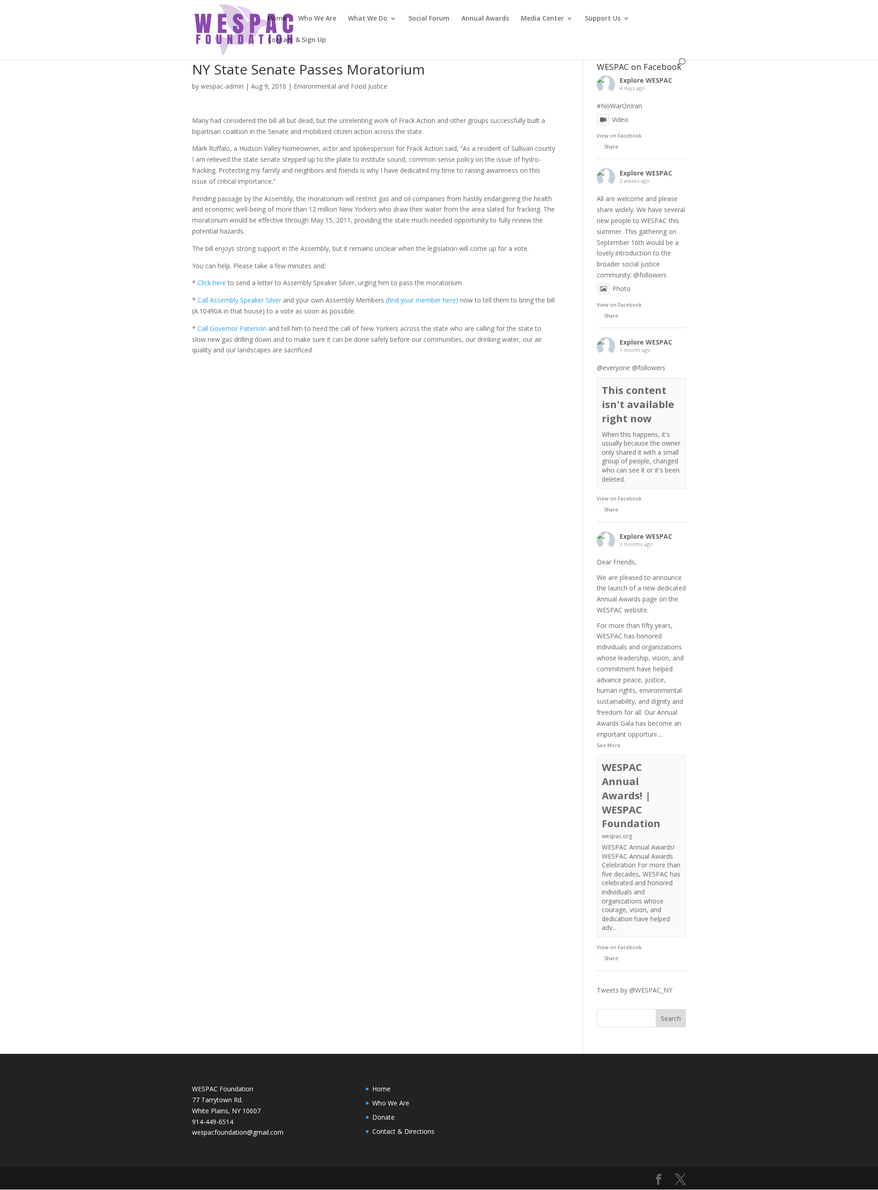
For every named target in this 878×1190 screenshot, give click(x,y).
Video (620, 119)
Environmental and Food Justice (340, 86)
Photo (621, 288)
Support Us (603, 18)
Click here (213, 282)
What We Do (367, 18)
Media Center (542, 18)
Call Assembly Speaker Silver (240, 300)
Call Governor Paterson (232, 328)
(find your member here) (422, 300)
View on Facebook (619, 135)
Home (277, 18)
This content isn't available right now (638, 404)
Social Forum (429, 18)
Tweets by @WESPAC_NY (634, 990)
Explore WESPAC (646, 80)
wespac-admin (222, 86)
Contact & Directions (403, 1131)
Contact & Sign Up (297, 40)
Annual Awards (485, 18)
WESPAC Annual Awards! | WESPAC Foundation (631, 795)
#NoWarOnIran (619, 105)
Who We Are (317, 18)
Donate (383, 1117)
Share (611, 146)
